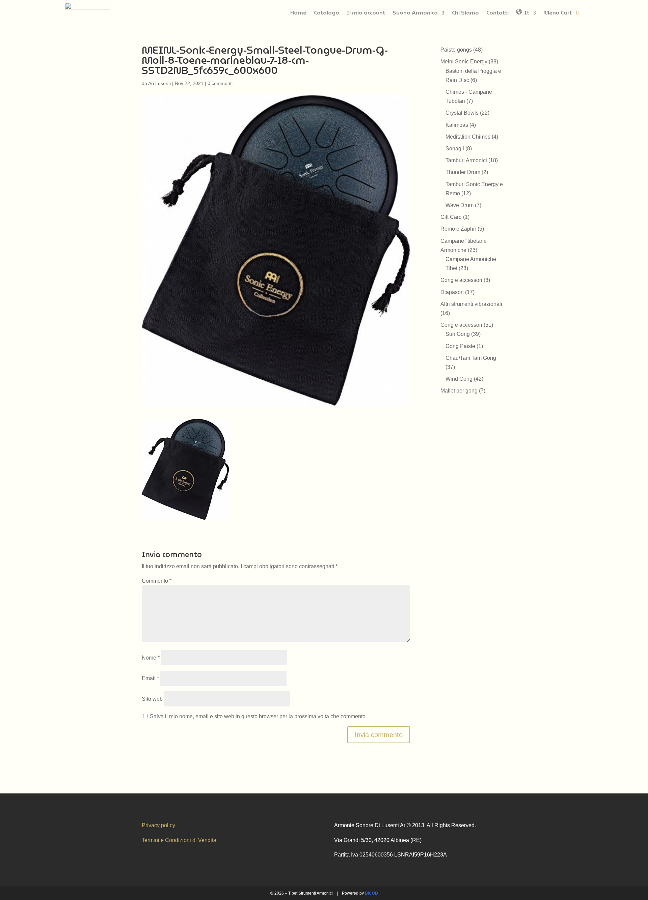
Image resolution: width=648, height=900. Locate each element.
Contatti (497, 12)
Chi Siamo (465, 12)
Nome (151, 658)
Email (150, 678)
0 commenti (220, 83)
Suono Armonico (415, 12)
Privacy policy (158, 825)
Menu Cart (557, 12)
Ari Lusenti (159, 83)
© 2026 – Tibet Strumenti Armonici (301, 893)
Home (298, 12)
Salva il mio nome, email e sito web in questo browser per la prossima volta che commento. (258, 716)
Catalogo (326, 12)
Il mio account (366, 12)
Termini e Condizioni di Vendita (179, 840)
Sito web (152, 699)
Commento (156, 581)
